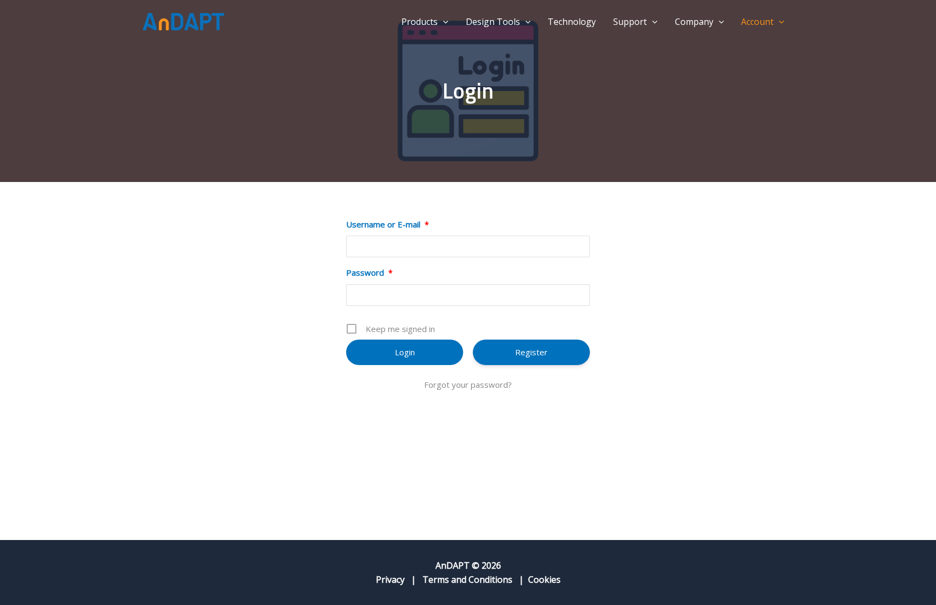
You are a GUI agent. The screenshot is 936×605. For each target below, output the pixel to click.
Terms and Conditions (467, 580)
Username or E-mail (387, 224)
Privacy (390, 580)
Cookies (544, 580)
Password (369, 272)
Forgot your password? (468, 384)
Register (531, 352)
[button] (443, 21)
